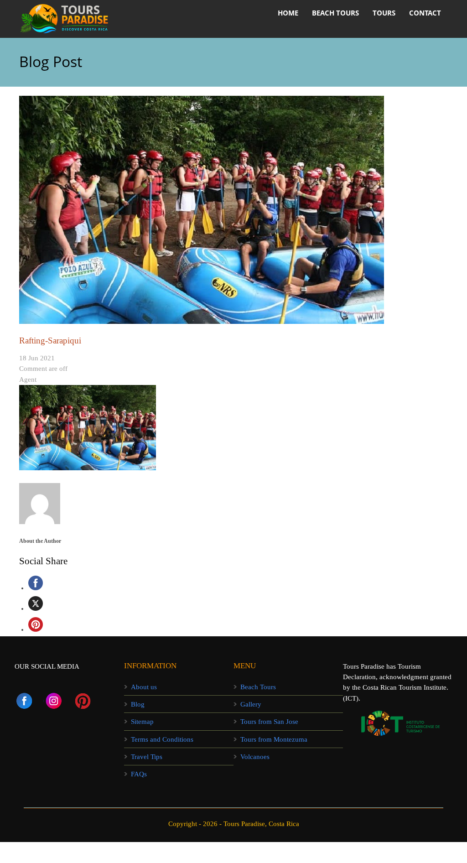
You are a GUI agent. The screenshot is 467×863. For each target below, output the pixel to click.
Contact (425, 12)
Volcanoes (255, 756)
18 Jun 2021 (37, 358)
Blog (138, 704)
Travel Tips (146, 756)
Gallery (250, 704)
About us (144, 687)
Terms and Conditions (162, 739)
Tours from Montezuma (273, 739)
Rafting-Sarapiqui (50, 340)
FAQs (139, 774)
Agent (27, 379)
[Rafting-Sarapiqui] (233, 210)
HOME (288, 12)
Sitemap (142, 721)
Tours (384, 12)
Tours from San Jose (269, 721)
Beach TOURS (335, 12)
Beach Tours (258, 687)
